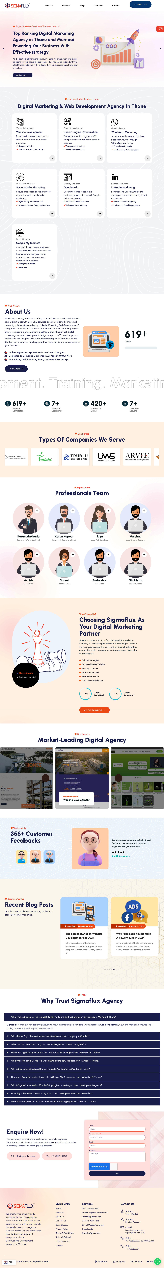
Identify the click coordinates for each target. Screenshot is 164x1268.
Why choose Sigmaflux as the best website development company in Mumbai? (50, 1036)
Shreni (64, 580)
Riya (100, 536)
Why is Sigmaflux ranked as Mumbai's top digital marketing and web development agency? (56, 1085)
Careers (115, 5)
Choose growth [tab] (25, 673)
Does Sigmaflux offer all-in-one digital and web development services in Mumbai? (52, 1093)
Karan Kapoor (64, 536)
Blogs (82, 5)
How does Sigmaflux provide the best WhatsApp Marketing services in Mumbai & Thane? (55, 1052)
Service (65, 5)
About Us (49, 5)
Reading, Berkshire (133, 1222)
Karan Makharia (28, 536)
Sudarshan (99, 580)
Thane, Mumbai (131, 1214)
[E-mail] (122, 1227)
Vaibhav (135, 536)
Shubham (135, 580)
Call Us (128, 1238)
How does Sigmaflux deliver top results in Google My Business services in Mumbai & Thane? (56, 1077)
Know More (15, 369)
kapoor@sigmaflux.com (134, 1233)
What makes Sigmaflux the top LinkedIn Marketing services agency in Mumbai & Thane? (55, 1060)
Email (91, 1142)
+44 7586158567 (132, 1249)
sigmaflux (71, 926)
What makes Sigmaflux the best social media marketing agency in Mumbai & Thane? (53, 1101)
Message (92, 1150)
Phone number (94, 1134)
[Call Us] (122, 1238)
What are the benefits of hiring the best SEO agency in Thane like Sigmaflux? (49, 1044)
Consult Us (141, 4)
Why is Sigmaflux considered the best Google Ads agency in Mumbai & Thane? (50, 1069)
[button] (3, 49)
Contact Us (98, 5)
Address (129, 1211)
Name (91, 1126)
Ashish (28, 580)
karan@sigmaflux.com (134, 1230)
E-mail (128, 1227)
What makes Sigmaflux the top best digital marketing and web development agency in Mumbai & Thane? (63, 1017)
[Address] (122, 1211)
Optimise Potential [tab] (26, 677)
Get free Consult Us (93, 710)
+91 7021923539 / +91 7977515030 (139, 1241)
